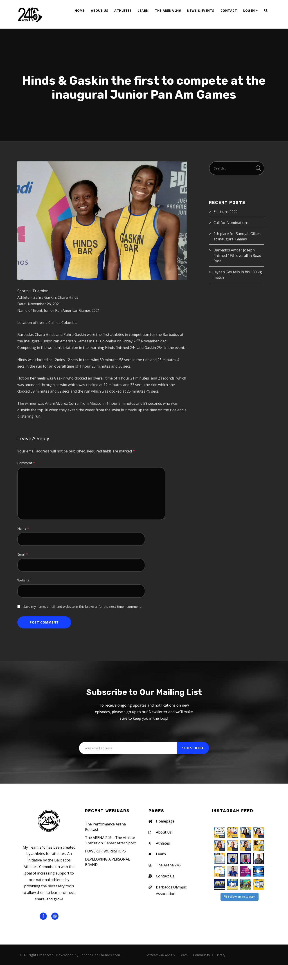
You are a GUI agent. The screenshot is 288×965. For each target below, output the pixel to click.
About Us (99, 10)
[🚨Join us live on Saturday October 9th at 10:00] (258, 858)
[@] (225, 820)
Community (201, 955)
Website (23, 580)
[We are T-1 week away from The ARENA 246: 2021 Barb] (219, 871)
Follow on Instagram (241, 897)
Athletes (122, 10)
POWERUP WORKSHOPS (105, 851)
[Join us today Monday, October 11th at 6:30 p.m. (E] (232, 845)
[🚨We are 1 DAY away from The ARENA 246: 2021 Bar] (219, 858)
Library (220, 955)
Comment (26, 463)
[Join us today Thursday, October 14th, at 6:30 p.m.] (245, 832)
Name (23, 528)
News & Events (200, 10)
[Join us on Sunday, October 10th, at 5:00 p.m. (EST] (245, 845)
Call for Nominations (231, 222)
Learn (143, 10)
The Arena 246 (168, 10)
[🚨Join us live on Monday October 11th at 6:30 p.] (232, 858)
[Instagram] (54, 916)
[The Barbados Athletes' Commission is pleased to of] (232, 884)
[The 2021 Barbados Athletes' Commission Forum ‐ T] (245, 871)
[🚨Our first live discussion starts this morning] (258, 845)
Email (22, 554)
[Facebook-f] (43, 916)
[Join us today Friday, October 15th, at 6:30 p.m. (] (232, 832)
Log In (249, 10)
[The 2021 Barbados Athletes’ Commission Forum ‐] (219, 884)
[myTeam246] (29, 14)
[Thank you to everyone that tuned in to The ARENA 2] (219, 832)
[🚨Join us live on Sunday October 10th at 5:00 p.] (245, 858)
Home (80, 10)
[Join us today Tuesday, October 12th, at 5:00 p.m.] (219, 845)
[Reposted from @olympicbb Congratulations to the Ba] (245, 884)
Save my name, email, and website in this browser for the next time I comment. (82, 606)
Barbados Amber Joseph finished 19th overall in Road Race (237, 255)
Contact (228, 10)
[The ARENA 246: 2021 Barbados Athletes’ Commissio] (258, 871)
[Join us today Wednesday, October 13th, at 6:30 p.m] (258, 832)
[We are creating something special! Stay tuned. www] (258, 884)
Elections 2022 (226, 211)
